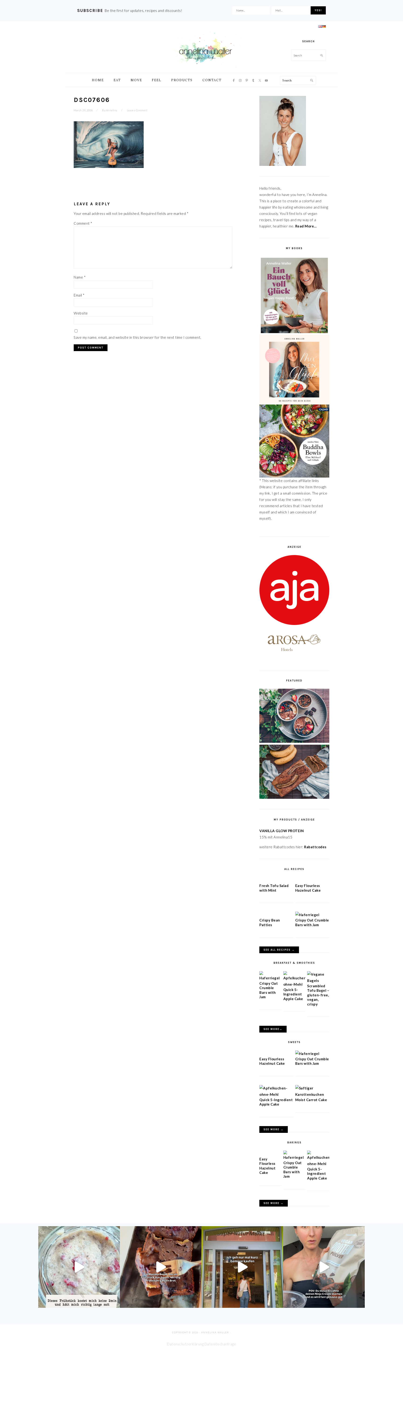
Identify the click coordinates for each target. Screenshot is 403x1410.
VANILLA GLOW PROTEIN (281, 831)
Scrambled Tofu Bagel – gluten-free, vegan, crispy (318, 995)
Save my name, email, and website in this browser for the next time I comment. (137, 337)
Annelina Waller (205, 49)
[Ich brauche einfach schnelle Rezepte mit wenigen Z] (161, 1267)
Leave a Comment (137, 110)
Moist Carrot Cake (311, 1100)
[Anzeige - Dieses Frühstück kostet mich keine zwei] (79, 1267)
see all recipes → (279, 949)
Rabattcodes (315, 847)
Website (81, 313)
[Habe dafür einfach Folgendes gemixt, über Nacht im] (324, 1267)
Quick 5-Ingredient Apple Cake (293, 994)
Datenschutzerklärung (185, 1344)
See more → (274, 1129)
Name (80, 277)
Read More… (306, 226)
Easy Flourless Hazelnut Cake (308, 887)
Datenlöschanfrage (220, 1344)
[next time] (242, 1267)
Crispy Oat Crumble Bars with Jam (312, 922)
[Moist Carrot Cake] (312, 1094)
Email (79, 295)
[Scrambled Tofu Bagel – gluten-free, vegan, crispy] (318, 980)
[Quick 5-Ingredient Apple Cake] (294, 984)
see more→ (273, 1029)
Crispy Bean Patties (269, 922)
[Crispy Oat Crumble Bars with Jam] (307, 915)
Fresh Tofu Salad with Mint (273, 887)
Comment (83, 223)
